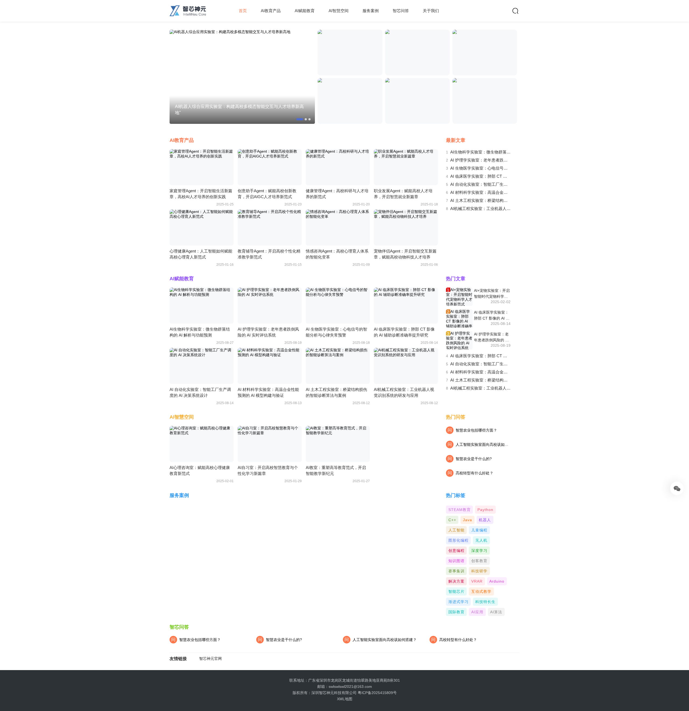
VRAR (477, 581)
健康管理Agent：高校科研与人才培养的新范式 (337, 193)
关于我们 (431, 10)
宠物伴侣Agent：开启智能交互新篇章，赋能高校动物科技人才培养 (405, 254)
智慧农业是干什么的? (470, 459)
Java (467, 520)
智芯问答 (401, 10)
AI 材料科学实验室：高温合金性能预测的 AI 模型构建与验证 (480, 192)
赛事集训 (456, 571)
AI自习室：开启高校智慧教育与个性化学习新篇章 (268, 470)
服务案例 (371, 10)
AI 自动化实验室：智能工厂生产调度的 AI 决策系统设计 (480, 184)
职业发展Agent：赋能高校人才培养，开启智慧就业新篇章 (403, 193)
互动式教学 (481, 591)
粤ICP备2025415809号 (377, 693)
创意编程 (456, 550)
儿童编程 (479, 530)
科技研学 (479, 571)
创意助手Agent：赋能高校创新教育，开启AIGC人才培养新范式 (267, 193)
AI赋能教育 (305, 10)
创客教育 (479, 561)
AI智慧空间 (339, 10)
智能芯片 (456, 591)
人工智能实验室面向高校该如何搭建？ (380, 640)
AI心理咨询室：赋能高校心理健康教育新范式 (200, 470)
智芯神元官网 (210, 659)
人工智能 (456, 530)
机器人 (485, 520)
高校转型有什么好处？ (470, 473)
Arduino (496, 581)
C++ (452, 520)
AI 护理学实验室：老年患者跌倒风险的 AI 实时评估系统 (480, 160)
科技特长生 (485, 602)
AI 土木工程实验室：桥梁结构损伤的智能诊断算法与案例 (480, 200)
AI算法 (496, 612)
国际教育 (456, 612)
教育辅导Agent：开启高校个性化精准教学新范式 (269, 254)
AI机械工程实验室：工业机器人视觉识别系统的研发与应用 (480, 208)
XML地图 (344, 699)
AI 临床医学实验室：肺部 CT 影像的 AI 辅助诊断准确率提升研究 (480, 176)
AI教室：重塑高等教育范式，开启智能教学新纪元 (336, 470)
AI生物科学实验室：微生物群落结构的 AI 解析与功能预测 (480, 152)
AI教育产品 (271, 10)
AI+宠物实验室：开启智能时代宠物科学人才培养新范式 (492, 293)
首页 (243, 10)
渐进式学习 (458, 602)
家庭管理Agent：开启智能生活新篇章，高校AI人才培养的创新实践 (201, 193)
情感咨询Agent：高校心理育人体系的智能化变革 (337, 254)
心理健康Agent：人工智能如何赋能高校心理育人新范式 (201, 254)
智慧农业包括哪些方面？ (472, 430)
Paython (485, 509)
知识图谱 (456, 561)
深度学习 (479, 550)
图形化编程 (458, 540)
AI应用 (477, 612)
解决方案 (456, 581)
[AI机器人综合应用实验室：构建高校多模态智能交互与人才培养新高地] (242, 77)
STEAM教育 (459, 509)
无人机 (481, 540)
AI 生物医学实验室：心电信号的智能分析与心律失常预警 (480, 168)
